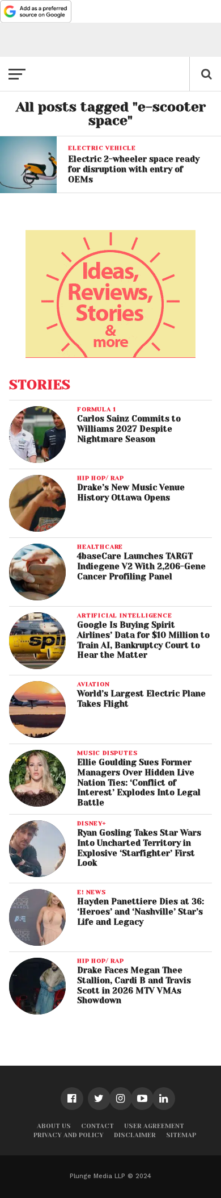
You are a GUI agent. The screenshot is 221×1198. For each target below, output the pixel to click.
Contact (97, 1126)
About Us (54, 1126)
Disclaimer (135, 1135)
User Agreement (154, 1126)
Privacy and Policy (68, 1135)
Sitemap (181, 1135)
